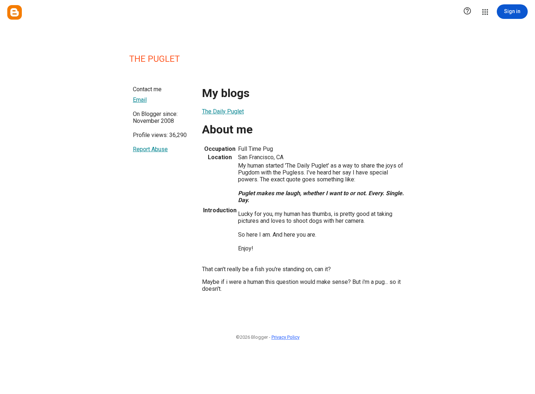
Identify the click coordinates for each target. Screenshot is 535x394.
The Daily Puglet (223, 111)
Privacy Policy (286, 337)
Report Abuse (150, 149)
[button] (467, 11)
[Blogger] (14, 12)
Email (140, 99)
